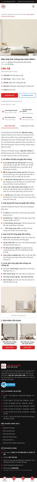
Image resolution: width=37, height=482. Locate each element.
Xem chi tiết (9, 347)
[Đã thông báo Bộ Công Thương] (8, 385)
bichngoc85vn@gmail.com (15, 465)
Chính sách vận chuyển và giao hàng (13, 443)
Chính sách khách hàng (9, 437)
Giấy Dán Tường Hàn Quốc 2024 (17, 14)
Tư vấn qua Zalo (27, 95)
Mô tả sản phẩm (10, 126)
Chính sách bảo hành (9, 434)
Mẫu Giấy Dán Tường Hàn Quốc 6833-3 (27, 343)
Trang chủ (4, 14)
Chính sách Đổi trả (8, 440)
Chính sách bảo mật (9, 431)
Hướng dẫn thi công (27, 126)
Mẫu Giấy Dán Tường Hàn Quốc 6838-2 (9, 343)
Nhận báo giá (9, 95)
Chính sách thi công (8, 428)
